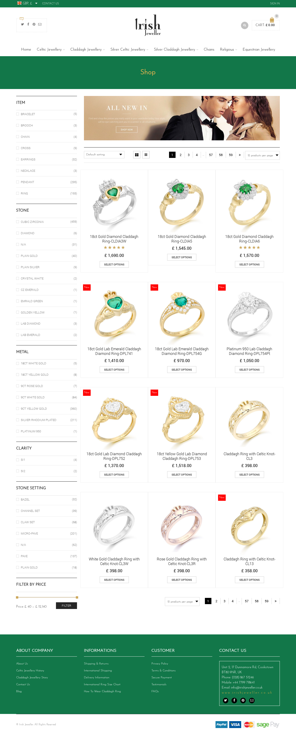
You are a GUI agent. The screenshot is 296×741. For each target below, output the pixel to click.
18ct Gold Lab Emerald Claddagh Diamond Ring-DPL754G (182, 351)
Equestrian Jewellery (259, 50)
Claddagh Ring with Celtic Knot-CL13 (249, 561)
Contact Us (50, 4)
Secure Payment (161, 677)
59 (231, 155)
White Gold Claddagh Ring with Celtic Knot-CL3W (114, 561)
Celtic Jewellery (49, 50)
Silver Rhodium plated (38, 420)
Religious (227, 50)
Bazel (25, 499)
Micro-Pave (29, 533)
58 (221, 155)
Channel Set (30, 511)
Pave (24, 556)
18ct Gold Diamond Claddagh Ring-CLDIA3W (114, 238)
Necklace (28, 171)
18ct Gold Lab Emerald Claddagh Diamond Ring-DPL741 (114, 351)
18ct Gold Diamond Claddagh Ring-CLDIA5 (182, 238)
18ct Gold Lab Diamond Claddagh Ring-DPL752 (114, 456)
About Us (22, 663)
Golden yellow (33, 312)
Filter (66, 605)
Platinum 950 (31, 431)
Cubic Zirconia (32, 222)
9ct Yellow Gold (34, 408)
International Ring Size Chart (102, 684)
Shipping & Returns (96, 663)
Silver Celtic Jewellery (127, 50)
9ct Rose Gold (32, 386)
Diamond (27, 233)
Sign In (275, 4)
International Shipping (98, 670)
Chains (209, 50)
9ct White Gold (33, 397)
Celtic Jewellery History (30, 670)
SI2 (23, 471)
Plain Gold (29, 256)
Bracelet (28, 114)
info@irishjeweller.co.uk (246, 687)
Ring (24, 193)
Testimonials (158, 684)
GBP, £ (27, 3)
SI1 (23, 460)
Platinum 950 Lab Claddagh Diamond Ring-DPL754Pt (249, 351)
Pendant (27, 182)
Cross (26, 148)
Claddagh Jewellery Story (32, 677)
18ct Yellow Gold (35, 374)
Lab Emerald (30, 335)
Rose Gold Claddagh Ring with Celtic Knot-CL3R (182, 561)
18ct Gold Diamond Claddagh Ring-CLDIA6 (249, 238)
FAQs (155, 691)
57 (211, 155)
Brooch (27, 125)
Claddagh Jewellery (86, 50)
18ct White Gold (33, 363)
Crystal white (32, 278)
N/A (23, 244)
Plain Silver (30, 267)
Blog (19, 691)
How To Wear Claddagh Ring (102, 691)
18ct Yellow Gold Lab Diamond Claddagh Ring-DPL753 (182, 456)
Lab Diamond (30, 323)
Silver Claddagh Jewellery (174, 50)
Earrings (28, 159)
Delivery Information (96, 677)
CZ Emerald (30, 290)
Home (26, 50)
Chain (25, 137)
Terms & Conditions (163, 670)
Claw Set (28, 522)
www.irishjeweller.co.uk (247, 693)
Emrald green (32, 301)
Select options (114, 264)
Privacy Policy (159, 663)
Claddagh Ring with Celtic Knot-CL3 (249, 456)
